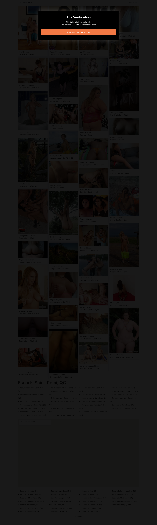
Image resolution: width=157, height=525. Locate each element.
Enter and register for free (78, 32)
